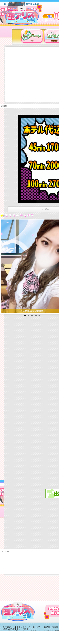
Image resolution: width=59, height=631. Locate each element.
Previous (3, 265)
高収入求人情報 (9, 629)
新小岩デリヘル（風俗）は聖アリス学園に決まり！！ (26, 17)
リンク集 (22, 629)
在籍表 (55, 627)
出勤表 (47, 627)
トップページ (24, 627)
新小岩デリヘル (9, 627)
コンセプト (37, 627)
